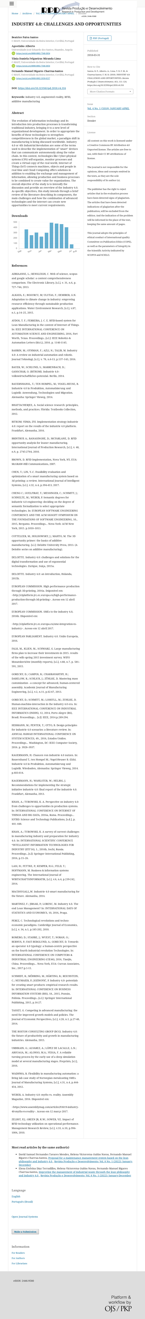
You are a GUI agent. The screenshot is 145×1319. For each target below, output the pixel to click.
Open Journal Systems (25, 1216)
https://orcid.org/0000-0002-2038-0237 (33, 78)
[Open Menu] (11, 3)
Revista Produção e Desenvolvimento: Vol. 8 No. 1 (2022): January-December (85, 1175)
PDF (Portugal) (100, 38)
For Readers (18, 1252)
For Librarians (19, 1263)
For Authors (18, 1258)
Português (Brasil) (22, 1201)
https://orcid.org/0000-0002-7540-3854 (33, 53)
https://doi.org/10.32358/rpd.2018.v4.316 (42, 88)
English (16, 1196)
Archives (27, 13)
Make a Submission (25, 1231)
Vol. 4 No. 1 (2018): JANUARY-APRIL (55, 13)
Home (15, 13)
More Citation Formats (102, 91)
